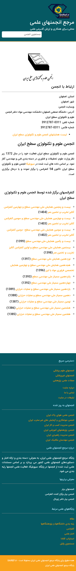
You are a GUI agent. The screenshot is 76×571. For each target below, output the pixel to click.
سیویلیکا (30, 164)
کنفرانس (70, 529)
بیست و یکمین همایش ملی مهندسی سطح (48, 241)
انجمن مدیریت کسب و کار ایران (59, 425)
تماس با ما (69, 393)
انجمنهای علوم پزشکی (63, 371)
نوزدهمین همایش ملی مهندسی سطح (50, 259)
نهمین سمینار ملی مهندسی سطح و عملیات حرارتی (44, 302)
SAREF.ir (12, 560)
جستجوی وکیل (67, 544)
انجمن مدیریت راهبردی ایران (60, 435)
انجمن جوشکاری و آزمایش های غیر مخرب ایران (51, 420)
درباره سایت (68, 388)
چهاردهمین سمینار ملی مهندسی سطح (50, 283)
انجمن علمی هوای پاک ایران (60, 415)
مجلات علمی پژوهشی (63, 381)
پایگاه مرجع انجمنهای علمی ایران (59, 565)
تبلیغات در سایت (66, 398)
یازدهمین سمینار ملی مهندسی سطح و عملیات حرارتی (42, 289)
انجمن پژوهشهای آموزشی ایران (59, 430)
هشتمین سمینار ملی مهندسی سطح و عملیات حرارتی (43, 308)
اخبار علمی (69, 534)
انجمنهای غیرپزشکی (65, 376)
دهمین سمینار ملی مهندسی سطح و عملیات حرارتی (44, 295)
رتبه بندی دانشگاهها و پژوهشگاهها (57, 524)
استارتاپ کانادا (67, 539)
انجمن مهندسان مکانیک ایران (60, 440)
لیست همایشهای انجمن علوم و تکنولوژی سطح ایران (40, 135)
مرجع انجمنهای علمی (52, 22)
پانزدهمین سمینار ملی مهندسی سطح (51, 277)
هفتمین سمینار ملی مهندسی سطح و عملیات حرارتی (43, 314)
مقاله (72, 519)
